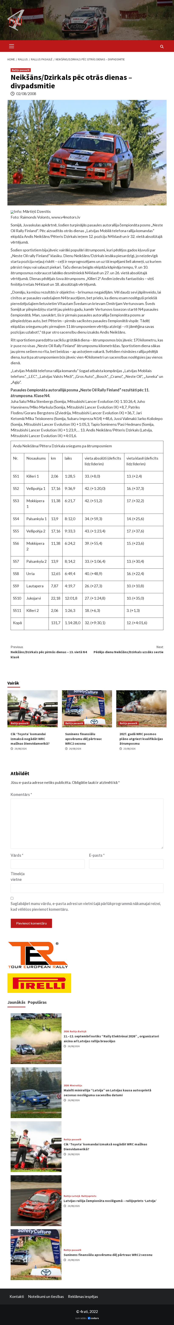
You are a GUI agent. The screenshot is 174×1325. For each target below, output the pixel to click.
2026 (66, 1031)
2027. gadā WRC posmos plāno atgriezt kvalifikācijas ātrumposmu (141, 739)
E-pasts (97, 855)
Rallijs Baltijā (78, 1031)
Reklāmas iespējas (83, 1296)
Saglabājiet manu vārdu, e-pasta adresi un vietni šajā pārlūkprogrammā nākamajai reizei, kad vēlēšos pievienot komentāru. (86, 906)
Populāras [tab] (37, 1002)
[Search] (161, 47)
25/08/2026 (129, 748)
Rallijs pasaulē (20, 70)
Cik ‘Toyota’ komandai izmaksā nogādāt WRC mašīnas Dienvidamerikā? (30, 739)
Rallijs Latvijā (72, 1196)
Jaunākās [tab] (16, 1002)
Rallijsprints (88, 1196)
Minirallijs (76, 1085)
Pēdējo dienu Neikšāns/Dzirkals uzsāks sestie (128, 649)
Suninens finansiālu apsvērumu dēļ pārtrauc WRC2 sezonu (83, 739)
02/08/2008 (26, 93)
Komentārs (21, 794)
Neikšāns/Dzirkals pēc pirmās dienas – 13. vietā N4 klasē (49, 652)
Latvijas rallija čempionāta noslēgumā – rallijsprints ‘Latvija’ (110, 1201)
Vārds (17, 855)
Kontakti (17, 1296)
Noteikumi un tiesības (46, 1296)
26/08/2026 (21, 748)
